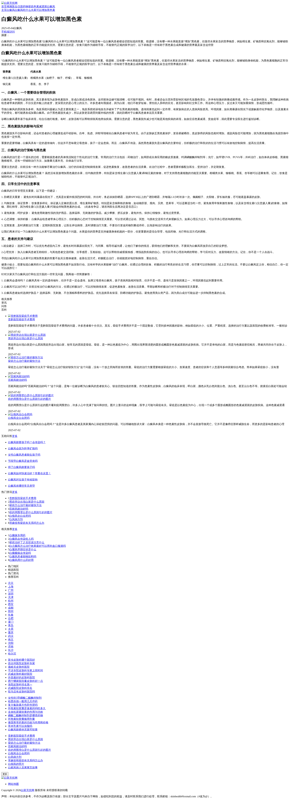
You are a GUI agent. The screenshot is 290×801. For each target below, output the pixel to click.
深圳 (10, 593)
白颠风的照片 (16, 764)
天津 (10, 597)
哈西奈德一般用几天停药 (23, 701)
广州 (10, 590)
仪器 (20, 6)
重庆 (10, 632)
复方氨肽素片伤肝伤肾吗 (23, 704)
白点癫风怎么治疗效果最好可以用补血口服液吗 (37, 545)
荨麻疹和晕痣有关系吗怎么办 (26, 522)
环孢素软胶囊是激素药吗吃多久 (27, 708)
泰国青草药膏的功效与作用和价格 (28, 722)
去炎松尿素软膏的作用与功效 (25, 711)
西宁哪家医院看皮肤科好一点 (25, 681)
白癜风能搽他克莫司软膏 (23, 729)
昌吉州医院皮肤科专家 (21, 663)
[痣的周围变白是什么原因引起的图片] (31, 395)
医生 (14, 6)
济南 (10, 646)
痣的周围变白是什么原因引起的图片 (29, 398)
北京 (10, 583)
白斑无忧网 (27, 790)
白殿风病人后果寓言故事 (23, 767)
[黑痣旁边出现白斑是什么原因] (27, 334)
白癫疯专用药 (17, 535)
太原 (10, 628)
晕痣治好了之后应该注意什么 (26, 542)
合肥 (10, 618)
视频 (9, 6)
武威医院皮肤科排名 (20, 688)
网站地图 (13, 784)
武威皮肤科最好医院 (20, 673)
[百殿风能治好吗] (19, 376)
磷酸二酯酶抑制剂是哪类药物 (25, 715)
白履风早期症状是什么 (22, 549)
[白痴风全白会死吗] (20, 414)
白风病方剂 (16, 519)
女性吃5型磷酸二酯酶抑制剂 (25, 697)
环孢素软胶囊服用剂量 (21, 719)
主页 (4, 10)
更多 (14, 436)
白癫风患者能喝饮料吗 (22, 556)
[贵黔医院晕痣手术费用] (23, 315)
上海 (10, 586)
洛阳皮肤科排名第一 (20, 684)
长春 (10, 614)
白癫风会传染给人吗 (21, 538)
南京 (10, 639)
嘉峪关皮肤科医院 (19, 666)
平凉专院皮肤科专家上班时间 (25, 670)
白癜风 (51, 6)
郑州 (10, 611)
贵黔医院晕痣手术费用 (21, 319)
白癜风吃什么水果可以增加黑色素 (35, 10)
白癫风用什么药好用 (21, 560)
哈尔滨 (12, 653)
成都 (10, 607)
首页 (4, 6)
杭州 (10, 600)
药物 (25, 6)
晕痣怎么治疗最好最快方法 (24, 361)
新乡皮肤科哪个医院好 (21, 659)
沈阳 (10, 643)
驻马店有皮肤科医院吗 (21, 691)
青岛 (10, 625)
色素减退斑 (40, 6)
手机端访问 (8, 31)
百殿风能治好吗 (17, 379)
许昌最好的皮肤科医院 (21, 677)
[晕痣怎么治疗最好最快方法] (25, 357)
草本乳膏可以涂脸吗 (20, 726)
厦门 (10, 621)
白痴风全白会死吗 (19, 417)
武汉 (10, 636)
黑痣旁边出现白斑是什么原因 (25, 338)
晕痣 (31, 6)
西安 (10, 604)
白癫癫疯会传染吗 (20, 553)
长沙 (10, 650)
